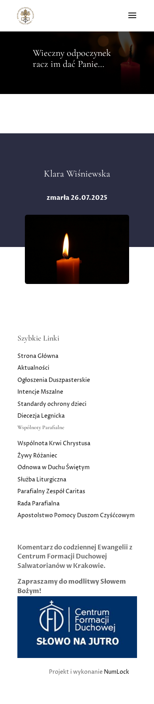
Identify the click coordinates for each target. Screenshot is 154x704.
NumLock (116, 672)
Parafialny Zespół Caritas (51, 491)
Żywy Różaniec (37, 455)
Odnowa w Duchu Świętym (53, 467)
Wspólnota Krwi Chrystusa (53, 443)
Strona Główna (37, 356)
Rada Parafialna (38, 503)
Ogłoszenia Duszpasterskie (53, 380)
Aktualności (33, 368)
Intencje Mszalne (40, 392)
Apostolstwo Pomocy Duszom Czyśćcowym (76, 515)
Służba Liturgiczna (41, 479)
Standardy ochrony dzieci (51, 404)
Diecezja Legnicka (41, 416)
